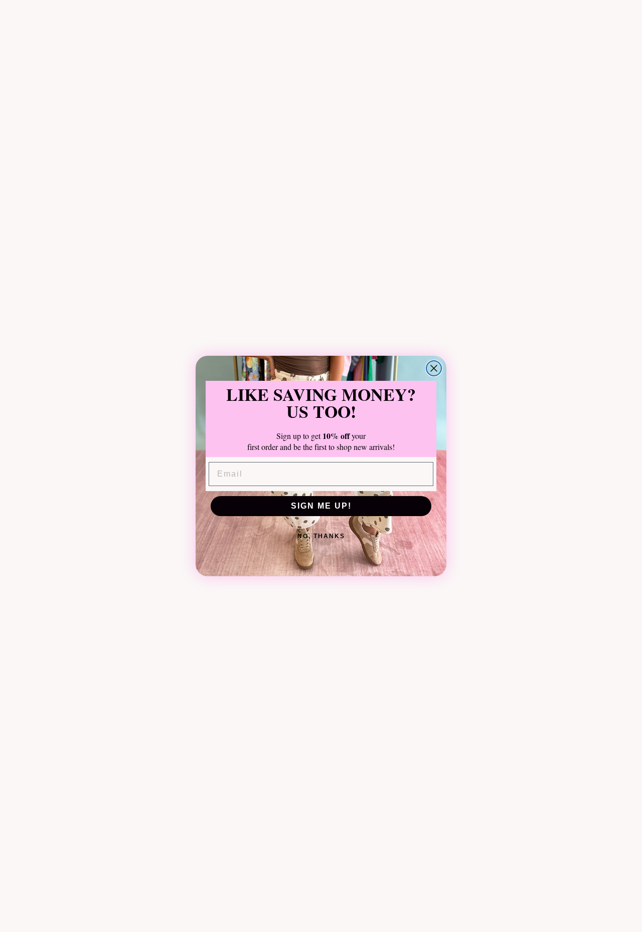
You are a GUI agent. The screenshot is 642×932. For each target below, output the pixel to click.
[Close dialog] (433, 368)
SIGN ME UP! (321, 506)
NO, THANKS (321, 536)
